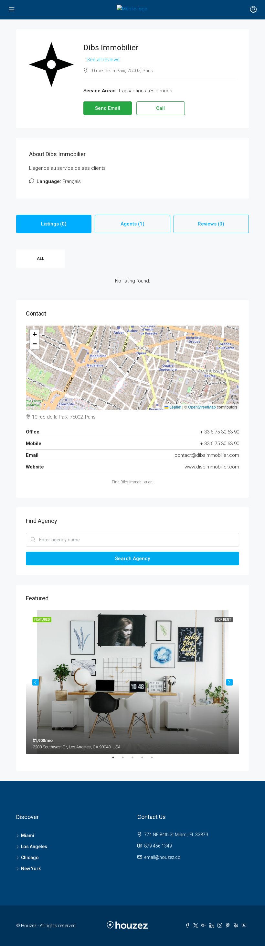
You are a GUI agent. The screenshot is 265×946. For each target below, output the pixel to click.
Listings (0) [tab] (54, 224)
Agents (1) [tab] (132, 224)
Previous (35, 682)
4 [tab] (145, 760)
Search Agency (132, 558)
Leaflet (174, 407)
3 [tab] (135, 760)
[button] (34, 334)
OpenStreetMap (202, 407)
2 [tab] (126, 760)
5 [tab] (155, 760)
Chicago (30, 857)
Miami (27, 835)
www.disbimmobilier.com (212, 467)
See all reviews (103, 60)
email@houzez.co (162, 857)
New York (31, 868)
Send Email (107, 108)
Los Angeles (34, 846)
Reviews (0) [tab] (211, 224)
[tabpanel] (132, 682)
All (40, 258)
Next (229, 682)
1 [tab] (116, 760)
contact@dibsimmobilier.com (207, 455)
